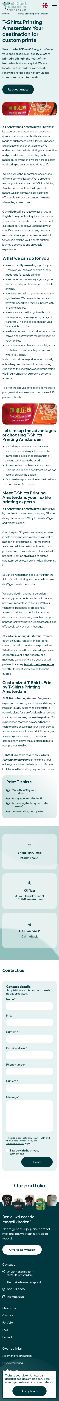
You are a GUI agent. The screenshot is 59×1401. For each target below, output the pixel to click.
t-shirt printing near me (39, 664)
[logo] (14, 6)
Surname (12, 1032)
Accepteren (30, 1391)
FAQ (5, 1329)
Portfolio (7, 1322)
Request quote (18, 89)
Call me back (29, 936)
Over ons (8, 1315)
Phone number (15, 1064)
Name (10, 999)
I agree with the (24, 1152)
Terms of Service (15, 1143)
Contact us (9, 755)
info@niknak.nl (15, 1296)
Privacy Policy (26, 1140)
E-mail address (15, 1048)
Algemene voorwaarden (17, 1355)
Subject (11, 1081)
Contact (7, 1337)
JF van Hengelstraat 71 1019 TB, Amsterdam (21, 1273)
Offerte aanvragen (22, 1249)
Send (37, 1162)
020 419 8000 (16, 1289)
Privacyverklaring (12, 1363)
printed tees (28, 555)
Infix (9, 1015)
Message (12, 1097)
